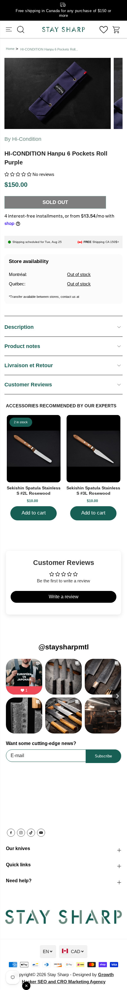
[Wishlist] (103, 29)
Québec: (17, 283)
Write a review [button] (64, 596)
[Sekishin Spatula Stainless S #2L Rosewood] (34, 448)
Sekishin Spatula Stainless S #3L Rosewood (93, 491)
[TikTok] (31, 833)
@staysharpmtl (63, 647)
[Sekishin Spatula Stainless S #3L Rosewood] (93, 448)
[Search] (20, 29)
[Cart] (116, 29)
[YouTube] (41, 833)
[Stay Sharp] (63, 29)
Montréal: (18, 274)
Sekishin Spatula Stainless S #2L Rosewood (34, 491)
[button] (9, 29)
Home (10, 48)
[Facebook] (11, 833)
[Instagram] (21, 833)
